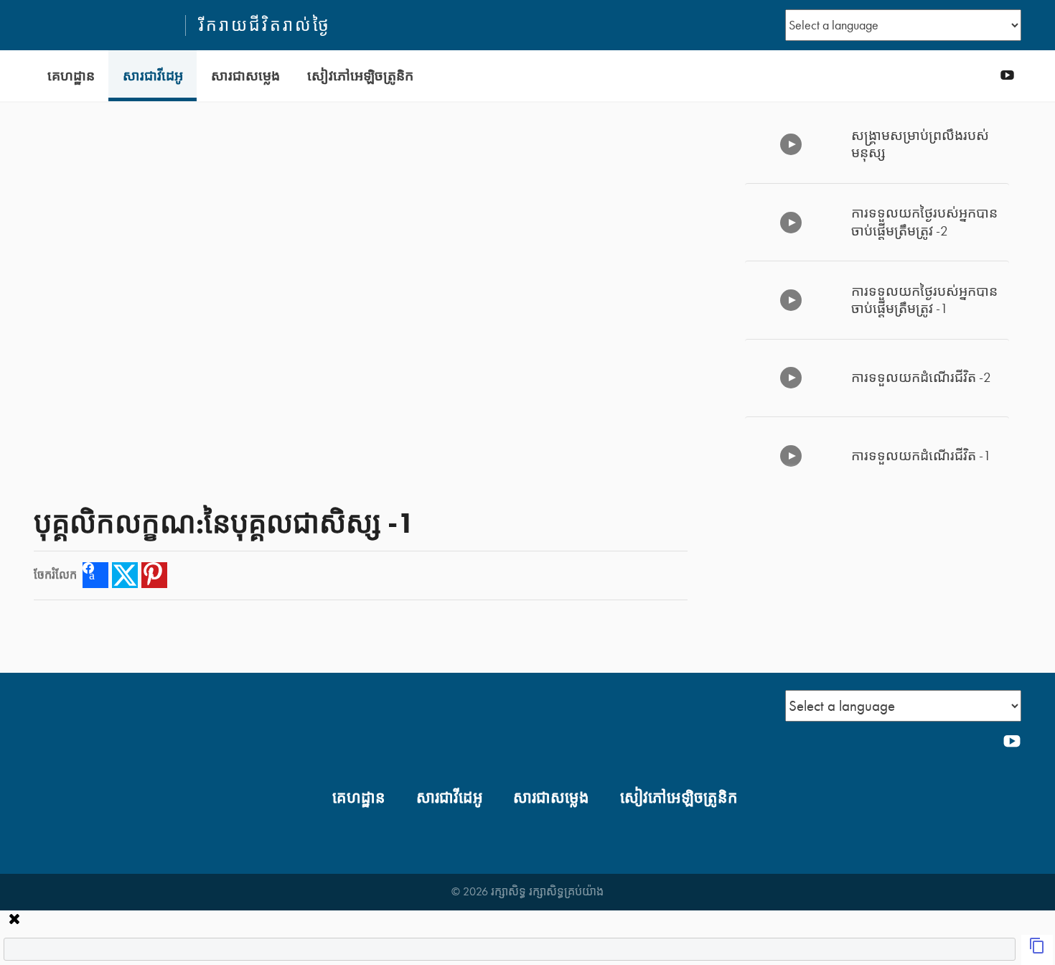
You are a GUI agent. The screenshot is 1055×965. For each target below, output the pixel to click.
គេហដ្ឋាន (71, 76)
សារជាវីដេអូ (153, 76)
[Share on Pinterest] (154, 575)
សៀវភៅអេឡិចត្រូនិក (360, 76)
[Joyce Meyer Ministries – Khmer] (103, 25)
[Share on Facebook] (95, 575)
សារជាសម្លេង (245, 76)
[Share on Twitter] (125, 575)
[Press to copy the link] (1037, 950)
